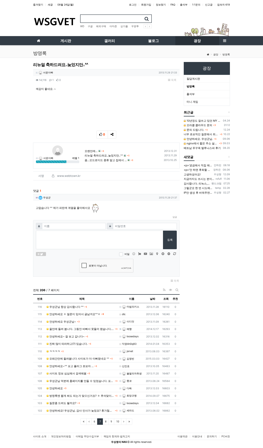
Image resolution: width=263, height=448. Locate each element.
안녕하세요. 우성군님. (199, 139)
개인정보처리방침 (61, 436)
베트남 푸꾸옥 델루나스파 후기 (202, 148)
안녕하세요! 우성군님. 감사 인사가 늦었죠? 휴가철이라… (81, 410)
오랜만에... (91, 151)
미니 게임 (192, 101)
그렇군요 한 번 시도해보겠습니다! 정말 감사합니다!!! (199, 188)
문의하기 (212, 436)
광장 (215, 54)
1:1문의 (196, 4)
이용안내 (197, 436)
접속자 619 (223, 4)
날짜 (152, 298)
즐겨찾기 (38, 4)
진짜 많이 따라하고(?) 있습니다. (68, 343)
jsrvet (129, 351)
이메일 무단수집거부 (87, 436)
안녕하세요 (56, 388)
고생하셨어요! (192, 174)
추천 (175, 298)
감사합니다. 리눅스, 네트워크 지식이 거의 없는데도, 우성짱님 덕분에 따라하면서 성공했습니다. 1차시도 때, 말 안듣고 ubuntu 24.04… (197, 183)
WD (82, 26)
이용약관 (182, 436)
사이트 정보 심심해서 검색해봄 (67, 373)
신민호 (126, 366)
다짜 (129, 388)
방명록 (226, 54)
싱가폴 (124, 26)
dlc (124, 314)
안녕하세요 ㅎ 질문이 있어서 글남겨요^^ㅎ (74, 314)
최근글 (188, 112)
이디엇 (130, 321)
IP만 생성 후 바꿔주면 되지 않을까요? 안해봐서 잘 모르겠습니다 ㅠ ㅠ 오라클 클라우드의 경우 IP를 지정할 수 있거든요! (198, 192)
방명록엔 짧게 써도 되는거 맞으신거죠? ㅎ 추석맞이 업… (81, 395)
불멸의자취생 (134, 373)
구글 (90, 26)
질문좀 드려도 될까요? (62, 403)
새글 (50, 4)
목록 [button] (173, 80)
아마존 (113, 26)
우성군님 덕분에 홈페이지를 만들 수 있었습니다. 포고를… (81, 381)
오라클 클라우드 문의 (199, 125)
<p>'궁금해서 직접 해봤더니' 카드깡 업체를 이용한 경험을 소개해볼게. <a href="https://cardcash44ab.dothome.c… (198, 165)
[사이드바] (224, 40)
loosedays (132, 336)
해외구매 (101, 26)
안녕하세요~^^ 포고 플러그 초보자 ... (71, 366)
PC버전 (225, 436)
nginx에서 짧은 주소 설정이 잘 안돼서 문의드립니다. (202, 143)
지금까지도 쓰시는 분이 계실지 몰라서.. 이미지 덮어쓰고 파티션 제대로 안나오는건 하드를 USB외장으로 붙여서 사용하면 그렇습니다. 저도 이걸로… (199, 179)
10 (117, 421)
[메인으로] (38, 40)
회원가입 (146, 4)
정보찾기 (161, 4)
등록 (170, 240)
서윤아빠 (47, 72)
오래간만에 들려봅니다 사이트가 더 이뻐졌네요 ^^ (79, 358)
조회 (166, 298)
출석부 (183, 4)
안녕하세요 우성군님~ (62, 321)
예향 (129, 328)
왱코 (129, 380)
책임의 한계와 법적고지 (117, 436)
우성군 (46, 197)
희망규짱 (131, 395)
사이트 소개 (39, 436)
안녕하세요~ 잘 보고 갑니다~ (67, 336)
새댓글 (188, 157)
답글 (175, 217)
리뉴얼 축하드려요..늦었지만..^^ (104, 155)
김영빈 (130, 358)
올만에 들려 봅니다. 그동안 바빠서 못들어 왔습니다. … (81, 329)
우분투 (135, 26)
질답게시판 (193, 78)
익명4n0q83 (129, 343)
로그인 (133, 4)
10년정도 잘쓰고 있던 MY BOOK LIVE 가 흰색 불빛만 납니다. (204, 120)
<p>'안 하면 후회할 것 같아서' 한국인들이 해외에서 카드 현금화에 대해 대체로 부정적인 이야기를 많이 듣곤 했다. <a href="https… (198, 169)
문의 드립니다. (195, 129)
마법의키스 (132, 306)
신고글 (209, 4)
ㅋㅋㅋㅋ (54, 351)
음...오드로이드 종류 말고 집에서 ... (106, 160)
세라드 (130, 410)
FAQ (173, 4)
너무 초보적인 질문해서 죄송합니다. (201, 134)
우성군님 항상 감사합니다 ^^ (66, 306)
